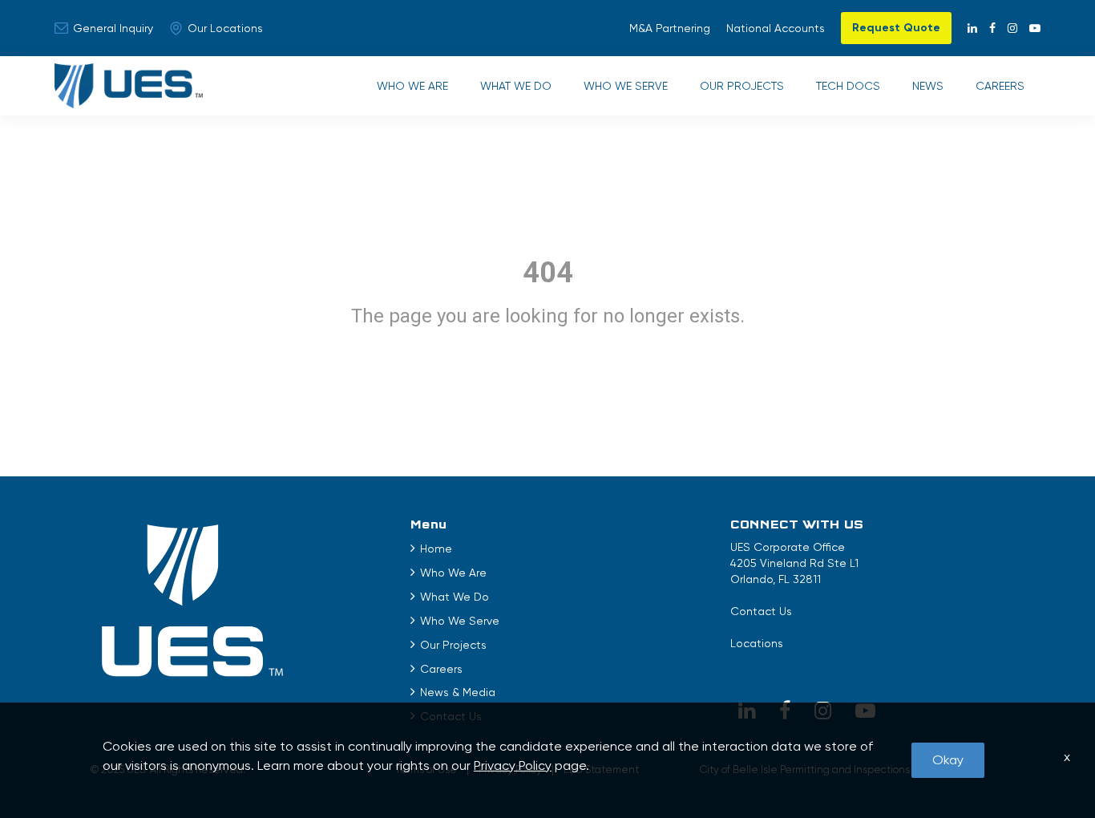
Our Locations (225, 28)
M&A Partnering (669, 28)
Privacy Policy (513, 765)
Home (436, 548)
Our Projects (742, 85)
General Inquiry (113, 28)
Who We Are (412, 85)
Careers (1000, 85)
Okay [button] (948, 759)
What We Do (516, 85)
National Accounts (775, 28)
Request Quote (896, 27)
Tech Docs (848, 85)
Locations (756, 643)
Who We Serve (626, 85)
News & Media (457, 692)
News (927, 85)
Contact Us (761, 611)
